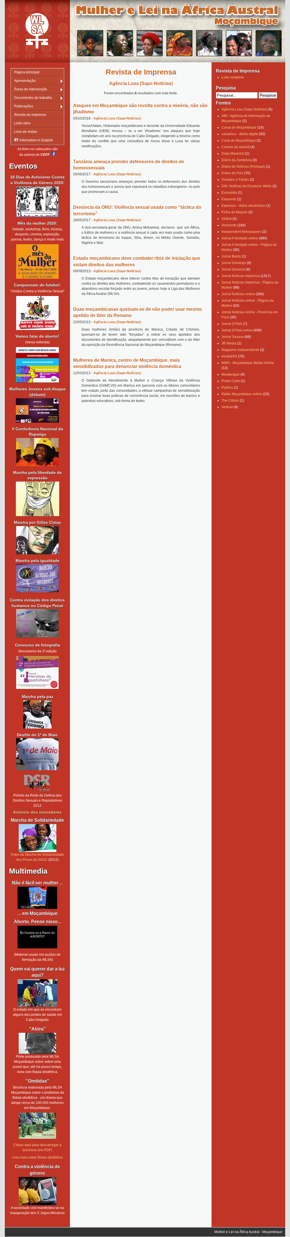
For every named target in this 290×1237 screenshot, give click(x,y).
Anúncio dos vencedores (37, 812)
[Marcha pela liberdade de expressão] (37, 540)
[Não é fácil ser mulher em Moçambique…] (37, 898)
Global (226, 219)
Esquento (228, 199)
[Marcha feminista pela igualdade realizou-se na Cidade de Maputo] (37, 591)
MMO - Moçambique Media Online (247, 363)
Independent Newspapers (241, 232)
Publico (227, 387)
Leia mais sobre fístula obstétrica (37, 1157)
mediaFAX (229, 356)
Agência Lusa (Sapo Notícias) (117, 118)
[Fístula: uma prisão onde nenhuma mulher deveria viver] (37, 1043)
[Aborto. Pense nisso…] (37, 947)
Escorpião (229, 193)
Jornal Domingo (233, 263)
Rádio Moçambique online (241, 394)
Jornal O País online (237, 330)
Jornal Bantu (231, 256)
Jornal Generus (233, 269)
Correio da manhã (235, 147)
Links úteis (22, 123)
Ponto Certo (230, 381)
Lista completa (232, 77)
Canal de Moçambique (239, 127)
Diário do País (232, 173)
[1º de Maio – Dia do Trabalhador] (37, 769)
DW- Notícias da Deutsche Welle (246, 186)
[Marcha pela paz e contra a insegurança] (37, 714)
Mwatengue (230, 374)
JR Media (228, 343)
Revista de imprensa (30, 115)
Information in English (36, 140)
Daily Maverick (232, 154)
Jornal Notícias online (238, 294)
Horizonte (228, 225)
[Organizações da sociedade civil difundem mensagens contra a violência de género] (37, 1191)
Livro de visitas (25, 132)
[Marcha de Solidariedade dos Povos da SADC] (37, 838)
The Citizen (230, 401)
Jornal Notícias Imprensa (240, 276)
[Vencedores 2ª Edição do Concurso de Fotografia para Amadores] (37, 688)
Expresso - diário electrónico (243, 206)
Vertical (227, 407)
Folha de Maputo (234, 212)
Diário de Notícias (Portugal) (243, 167)
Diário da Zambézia (236, 160)
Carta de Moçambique (238, 140)
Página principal (26, 72)
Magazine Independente (240, 350)
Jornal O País (231, 324)
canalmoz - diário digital (239, 134)
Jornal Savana (232, 337)
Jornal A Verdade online (239, 238)
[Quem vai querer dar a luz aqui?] (37, 993)
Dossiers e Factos (235, 180)
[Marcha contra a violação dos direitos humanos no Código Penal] (37, 636)
